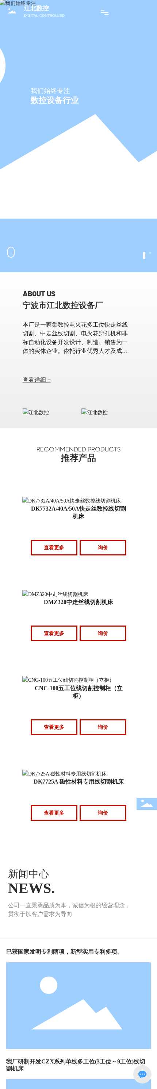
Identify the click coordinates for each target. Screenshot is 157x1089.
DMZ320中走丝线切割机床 (78, 602)
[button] (144, 255)
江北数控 (36, 8)
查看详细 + (37, 380)
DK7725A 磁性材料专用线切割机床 (79, 781)
